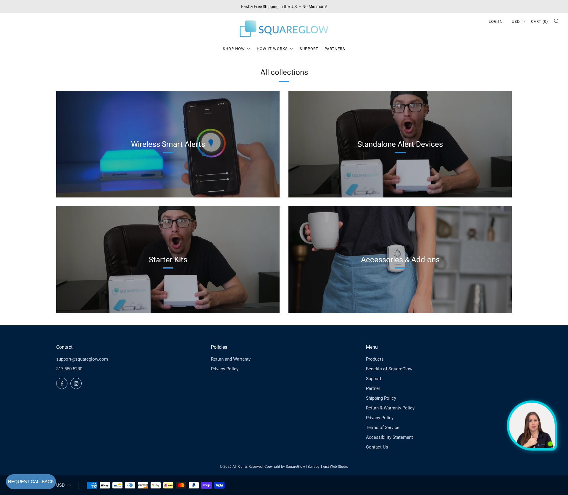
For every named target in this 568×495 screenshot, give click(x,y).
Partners (335, 48)
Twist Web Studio (334, 467)
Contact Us (377, 447)
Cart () (539, 21)
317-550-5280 (69, 369)
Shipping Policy (381, 398)
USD (516, 21)
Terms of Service (382, 427)
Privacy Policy (224, 369)
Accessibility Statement (389, 437)
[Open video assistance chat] (532, 425)
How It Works (272, 48)
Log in (496, 21)
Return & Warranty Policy (390, 408)
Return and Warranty (231, 359)
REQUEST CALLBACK (31, 481)
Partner (373, 388)
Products (375, 359)
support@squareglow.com (82, 359)
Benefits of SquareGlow (389, 369)
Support (309, 48)
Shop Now (234, 48)
